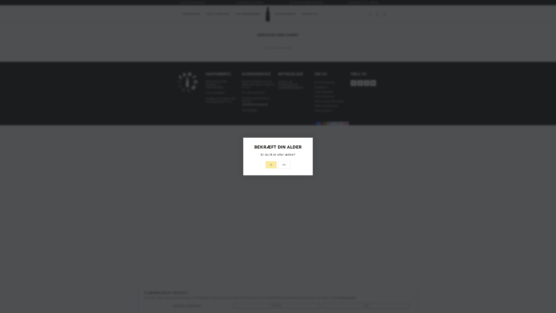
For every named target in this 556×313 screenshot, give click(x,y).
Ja (271, 165)
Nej (284, 165)
